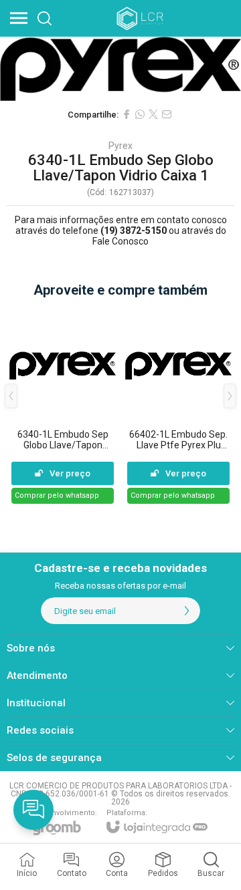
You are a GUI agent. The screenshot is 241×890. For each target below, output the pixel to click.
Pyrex (120, 145)
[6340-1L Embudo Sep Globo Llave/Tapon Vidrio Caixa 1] (62, 406)
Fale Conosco (120, 241)
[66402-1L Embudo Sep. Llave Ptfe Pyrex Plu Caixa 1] (178, 406)
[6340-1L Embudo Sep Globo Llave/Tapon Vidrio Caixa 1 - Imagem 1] (120, 69)
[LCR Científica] (141, 18)
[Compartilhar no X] (153, 114)
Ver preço (70, 473)
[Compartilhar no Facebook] (126, 114)
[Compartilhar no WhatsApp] (140, 114)
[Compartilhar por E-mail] (166, 114)
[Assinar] (186, 610)
